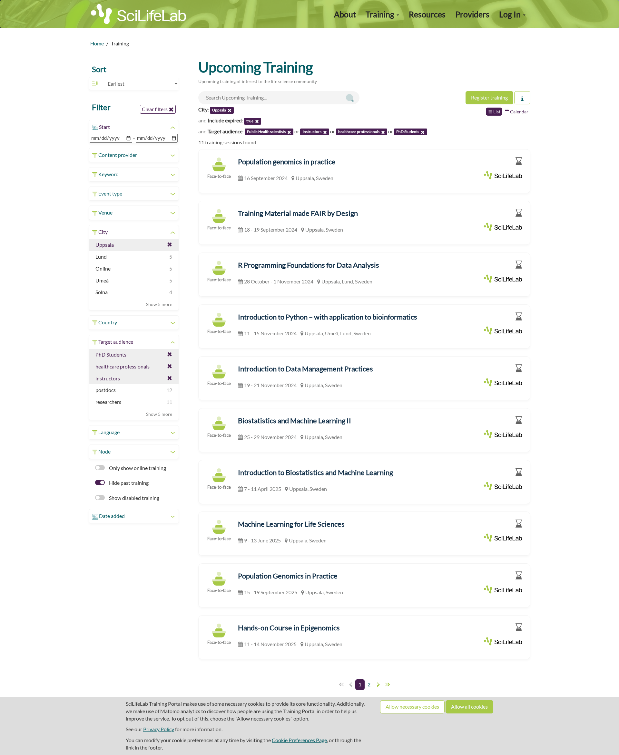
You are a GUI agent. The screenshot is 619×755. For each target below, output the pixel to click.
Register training (489, 97)
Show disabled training (133, 498)
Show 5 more (159, 304)
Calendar (518, 111)
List (496, 111)
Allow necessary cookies (412, 706)
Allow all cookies (469, 706)
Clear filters (155, 109)
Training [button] (381, 14)
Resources (427, 14)
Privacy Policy (158, 729)
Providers (472, 14)
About (345, 14)
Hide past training (128, 483)
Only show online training (137, 468)
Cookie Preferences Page (299, 740)
